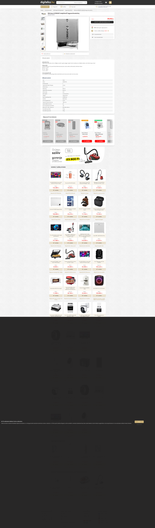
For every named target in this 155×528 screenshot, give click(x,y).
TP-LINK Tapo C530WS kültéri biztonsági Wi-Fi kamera (84, 316)
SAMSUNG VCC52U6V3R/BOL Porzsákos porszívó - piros (99, 183)
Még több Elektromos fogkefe (70, 219)
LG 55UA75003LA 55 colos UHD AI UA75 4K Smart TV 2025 (56, 183)
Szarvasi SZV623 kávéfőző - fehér (85, 288)
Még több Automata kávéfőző (99, 272)
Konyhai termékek (48, 10)
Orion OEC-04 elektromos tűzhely (99, 316)
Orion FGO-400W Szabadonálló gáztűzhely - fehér (70, 316)
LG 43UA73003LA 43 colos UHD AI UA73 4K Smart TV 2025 (84, 262)
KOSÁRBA (48, 141)
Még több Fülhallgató (84, 193)
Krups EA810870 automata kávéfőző (99, 262)
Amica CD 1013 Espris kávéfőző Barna (84, 209)
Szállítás (64, 7)
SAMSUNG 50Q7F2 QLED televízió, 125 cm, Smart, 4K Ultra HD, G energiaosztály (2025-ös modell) (85, 236)
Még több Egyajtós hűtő (99, 245)
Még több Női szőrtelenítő (70, 193)
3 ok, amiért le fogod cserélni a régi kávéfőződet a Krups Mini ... (104, 7)
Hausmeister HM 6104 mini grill (56, 288)
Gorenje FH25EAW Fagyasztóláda (56, 209)
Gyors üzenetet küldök (98, 37)
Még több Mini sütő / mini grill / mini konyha (56, 299)
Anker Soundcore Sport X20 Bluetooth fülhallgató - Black (85, 183)
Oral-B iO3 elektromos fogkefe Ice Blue (70, 209)
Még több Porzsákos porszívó (99, 193)
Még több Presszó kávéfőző (85, 219)
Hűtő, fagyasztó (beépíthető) (58, 10)
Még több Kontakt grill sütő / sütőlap (55, 272)
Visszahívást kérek (97, 34)
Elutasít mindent (139, 424)
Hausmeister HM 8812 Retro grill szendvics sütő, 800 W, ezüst (56, 316)
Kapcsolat (73, 7)
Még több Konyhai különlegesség (70, 298)
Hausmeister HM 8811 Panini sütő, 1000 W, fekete (56, 262)
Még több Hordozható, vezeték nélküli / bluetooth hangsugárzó (99, 299)
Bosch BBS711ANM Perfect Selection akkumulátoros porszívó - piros (70, 235)
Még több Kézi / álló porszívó (70, 245)
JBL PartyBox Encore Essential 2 (99, 288)
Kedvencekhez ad (47, 53)
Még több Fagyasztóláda (55, 219)
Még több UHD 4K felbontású (56, 193)
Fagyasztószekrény (68, 10)
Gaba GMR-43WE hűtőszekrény (99, 235)
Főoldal (42, 10)
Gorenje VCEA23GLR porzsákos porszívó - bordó (70, 262)
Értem (139, 421)
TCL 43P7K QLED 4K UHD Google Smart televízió (56, 236)
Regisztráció (99, 1)
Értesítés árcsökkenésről (70, 53)
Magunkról (55, 7)
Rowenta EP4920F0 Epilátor (70, 183)
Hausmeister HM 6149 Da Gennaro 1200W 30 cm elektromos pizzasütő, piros (70, 288)
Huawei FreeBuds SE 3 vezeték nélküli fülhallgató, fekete (99, 209)
